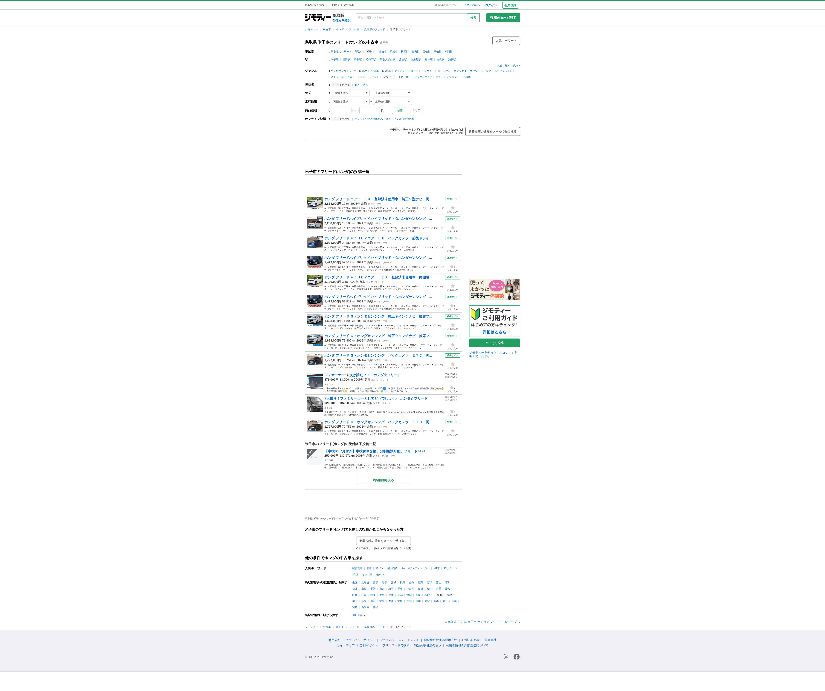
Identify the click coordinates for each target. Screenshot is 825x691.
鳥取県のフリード (375, 29)
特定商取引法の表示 (427, 645)
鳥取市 (358, 51)
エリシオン (444, 70)
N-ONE (375, 70)
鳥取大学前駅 (387, 59)
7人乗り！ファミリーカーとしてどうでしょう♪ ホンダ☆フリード (376, 398)
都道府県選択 (342, 20)
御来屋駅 (416, 59)
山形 (411, 582)
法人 (365, 84)
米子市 (371, 204)
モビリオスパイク (422, 76)
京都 (400, 594)
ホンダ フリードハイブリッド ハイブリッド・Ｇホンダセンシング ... (378, 218)
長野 (373, 588)
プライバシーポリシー (360, 640)
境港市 (394, 51)
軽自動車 (357, 568)
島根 (449, 594)
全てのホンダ (338, 70)
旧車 (369, 568)
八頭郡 (448, 51)
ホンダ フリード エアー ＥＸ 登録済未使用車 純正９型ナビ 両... (378, 199)
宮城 (393, 582)
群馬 (438, 588)
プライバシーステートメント (399, 640)
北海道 (365, 582)
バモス (362, 76)
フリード (354, 29)
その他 (467, 76)
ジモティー (312, 29)
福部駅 (346, 59)
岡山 (355, 601)
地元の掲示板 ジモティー (447, 5)
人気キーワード (506, 40)
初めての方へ (472, 4)
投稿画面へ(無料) (503, 17)
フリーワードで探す (395, 645)
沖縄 (375, 607)
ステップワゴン (503, 70)
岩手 (384, 582)
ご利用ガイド (369, 645)
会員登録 (510, 5)
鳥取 (364, 203)
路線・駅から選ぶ (507, 65)
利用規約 (334, 640)
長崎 (454, 601)
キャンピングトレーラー (415, 568)
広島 (364, 601)
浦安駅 (452, 59)
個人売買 (392, 568)
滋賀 (409, 594)
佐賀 (427, 601)
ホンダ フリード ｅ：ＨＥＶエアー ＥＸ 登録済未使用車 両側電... (378, 277)
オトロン (328, 384)
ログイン (491, 5)
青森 (375, 582)
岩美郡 (416, 51)
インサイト (428, 70)
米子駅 (335, 59)
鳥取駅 (358, 59)
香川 (391, 601)
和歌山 (428, 594)
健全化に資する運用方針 (440, 640)
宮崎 (355, 607)
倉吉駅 (403, 59)
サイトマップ (346, 645)
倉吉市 (383, 51)
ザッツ (474, 70)
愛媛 (400, 601)
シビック (486, 70)
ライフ (439, 76)
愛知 (447, 588)
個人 (357, 84)
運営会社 (490, 640)
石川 (447, 582)
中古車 (327, 29)
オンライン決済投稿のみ (368, 119)
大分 (445, 601)
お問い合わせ (471, 640)
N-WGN (386, 70)
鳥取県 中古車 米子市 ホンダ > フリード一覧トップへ (484, 622)
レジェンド (453, 76)
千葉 (400, 588)
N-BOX (363, 70)
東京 (382, 588)
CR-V (353, 70)
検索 (473, 17)
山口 (373, 601)
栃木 (429, 588)
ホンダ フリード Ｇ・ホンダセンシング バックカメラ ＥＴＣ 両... (378, 355)
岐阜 (355, 594)
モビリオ (403, 76)
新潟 (429, 582)
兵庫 (391, 594)
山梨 (364, 588)
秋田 (402, 582)
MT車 (437, 568)
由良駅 (440, 59)
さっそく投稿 (495, 343)
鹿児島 (365, 607)
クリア (416, 110)
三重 (364, 594)
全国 (355, 582)
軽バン (379, 568)
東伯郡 (438, 51)
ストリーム (337, 76)
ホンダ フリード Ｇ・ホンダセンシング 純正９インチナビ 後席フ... (378, 316)
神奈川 (410, 588)
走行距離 (328, 460)
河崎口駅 (371, 59)
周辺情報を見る (383, 480)
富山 (438, 582)
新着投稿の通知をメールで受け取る (493, 131)
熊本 (436, 601)
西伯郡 (427, 51)
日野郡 (405, 51)
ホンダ (340, 29)
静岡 (373, 594)
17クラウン (450, 568)
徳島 (382, 601)
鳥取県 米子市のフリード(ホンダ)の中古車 (341, 42)
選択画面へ (358, 615)
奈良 (418, 594)
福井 (355, 588)
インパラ (367, 574)
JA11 (355, 574)
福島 (420, 582)
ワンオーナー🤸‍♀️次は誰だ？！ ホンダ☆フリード (362, 375)
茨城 (420, 588)
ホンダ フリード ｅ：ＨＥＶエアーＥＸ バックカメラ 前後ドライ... (378, 238)
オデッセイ (460, 70)
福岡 (418, 601)
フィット (374, 76)
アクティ (399, 70)
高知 (409, 601)
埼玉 (391, 588)
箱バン (380, 574)
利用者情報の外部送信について (467, 645)
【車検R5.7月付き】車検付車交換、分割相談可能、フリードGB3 (374, 451)
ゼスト (351, 76)
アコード (413, 70)
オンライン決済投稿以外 (400, 119)
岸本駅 (429, 59)
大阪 (382, 594)
